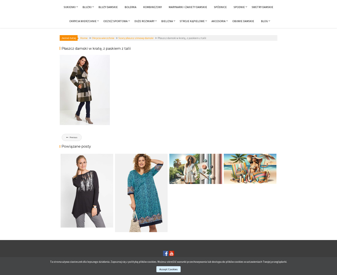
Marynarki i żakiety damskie (188, 7)
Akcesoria (219, 21)
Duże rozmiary (144, 21)
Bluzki (87, 7)
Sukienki (70, 7)
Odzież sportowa (115, 21)
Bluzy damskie (108, 7)
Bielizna (167, 21)
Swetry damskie (262, 7)
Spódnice (220, 7)
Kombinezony (152, 7)
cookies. (152, 261)
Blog (264, 21)
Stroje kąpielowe (192, 21)
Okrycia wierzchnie (83, 21)
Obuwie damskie (243, 21)
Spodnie (239, 7)
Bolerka (130, 7)
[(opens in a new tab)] (141, 193)
